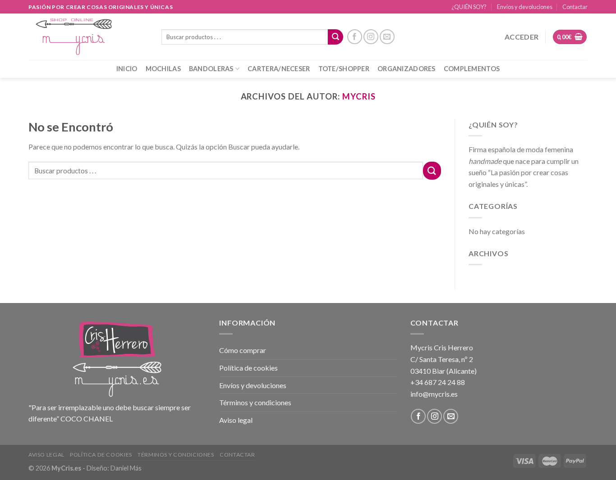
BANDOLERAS (211, 68)
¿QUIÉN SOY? (469, 6)
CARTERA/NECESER (279, 68)
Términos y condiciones (255, 402)
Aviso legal (236, 420)
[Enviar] (335, 37)
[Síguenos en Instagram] (370, 36)
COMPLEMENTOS (472, 68)
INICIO (127, 68)
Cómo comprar (242, 350)
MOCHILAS (163, 68)
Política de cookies (248, 367)
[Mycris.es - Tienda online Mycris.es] (88, 37)
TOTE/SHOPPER (343, 68)
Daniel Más (126, 468)
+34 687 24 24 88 (437, 382)
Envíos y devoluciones (524, 6)
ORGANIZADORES (406, 68)
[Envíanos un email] (387, 36)
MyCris (359, 96)
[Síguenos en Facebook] (354, 36)
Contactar (575, 6)
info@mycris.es (434, 393)
